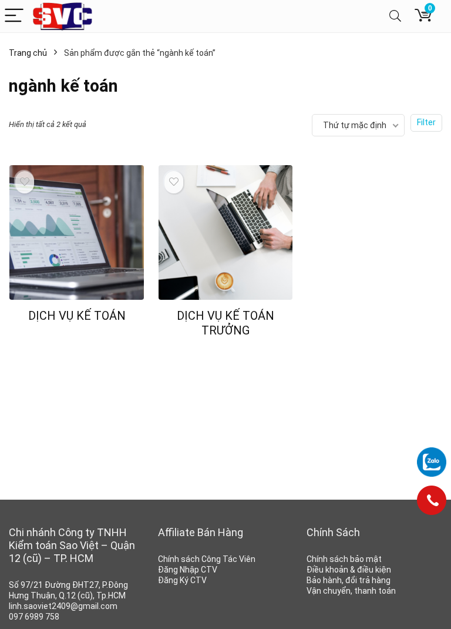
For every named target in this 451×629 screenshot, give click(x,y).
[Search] (395, 16)
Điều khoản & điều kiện (349, 569)
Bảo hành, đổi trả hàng (349, 580)
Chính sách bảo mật (344, 559)
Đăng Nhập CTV (187, 569)
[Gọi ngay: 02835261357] (431, 505)
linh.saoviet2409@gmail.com (63, 606)
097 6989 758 (34, 616)
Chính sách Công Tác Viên (206, 559)
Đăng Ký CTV (182, 580)
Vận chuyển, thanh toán (351, 590)
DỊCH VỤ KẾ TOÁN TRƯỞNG (225, 323)
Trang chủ (28, 53)
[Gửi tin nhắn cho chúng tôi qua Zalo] (431, 462)
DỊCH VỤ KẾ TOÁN (77, 316)
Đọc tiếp (77, 337)
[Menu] (14, 16)
